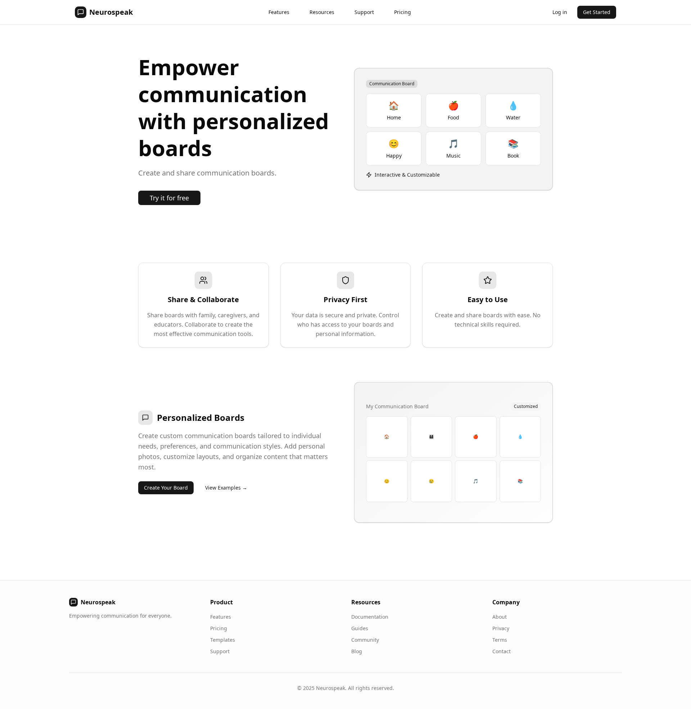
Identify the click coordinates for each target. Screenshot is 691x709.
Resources (322, 12)
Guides (359, 628)
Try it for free (169, 198)
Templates (222, 639)
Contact (501, 651)
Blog (356, 651)
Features (278, 12)
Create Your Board (166, 487)
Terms (499, 639)
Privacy (500, 628)
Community (365, 639)
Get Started (596, 12)
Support (364, 12)
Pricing (402, 12)
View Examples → (226, 487)
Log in (559, 12)
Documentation (369, 616)
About (499, 616)
